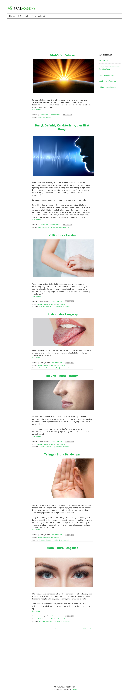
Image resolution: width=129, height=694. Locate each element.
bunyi (39, 227)
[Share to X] (67, 115)
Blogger (75, 689)
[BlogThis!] (66, 115)
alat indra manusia (43, 304)
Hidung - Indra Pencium (62, 376)
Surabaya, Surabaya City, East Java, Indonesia (54, 306)
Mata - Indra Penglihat (62, 548)
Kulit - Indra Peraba (62, 235)
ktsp (61, 304)
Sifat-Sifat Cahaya (62, 55)
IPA (44, 117)
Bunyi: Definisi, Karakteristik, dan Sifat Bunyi (62, 127)
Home (12, 16)
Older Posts (87, 629)
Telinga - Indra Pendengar (62, 454)
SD (19, 16)
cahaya (39, 117)
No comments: (55, 115)
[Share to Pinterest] (71, 115)
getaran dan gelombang (50, 227)
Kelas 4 (48, 117)
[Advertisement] (64, 34)
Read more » (36, 110)
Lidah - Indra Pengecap (62, 314)
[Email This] (64, 115)
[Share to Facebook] (69, 115)
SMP (26, 16)
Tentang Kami (38, 16)
